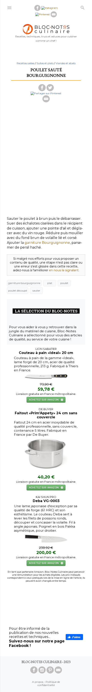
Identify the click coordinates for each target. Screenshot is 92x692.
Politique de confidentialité (48, 683)
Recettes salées (25, 63)
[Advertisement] (46, 170)
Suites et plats (45, 63)
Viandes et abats (66, 63)
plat (49, 283)
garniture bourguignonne (24, 283)
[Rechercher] (82, 7)
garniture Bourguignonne (47, 243)
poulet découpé (17, 290)
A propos (37, 681)
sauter (36, 290)
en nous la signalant (64, 270)
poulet (64, 283)
